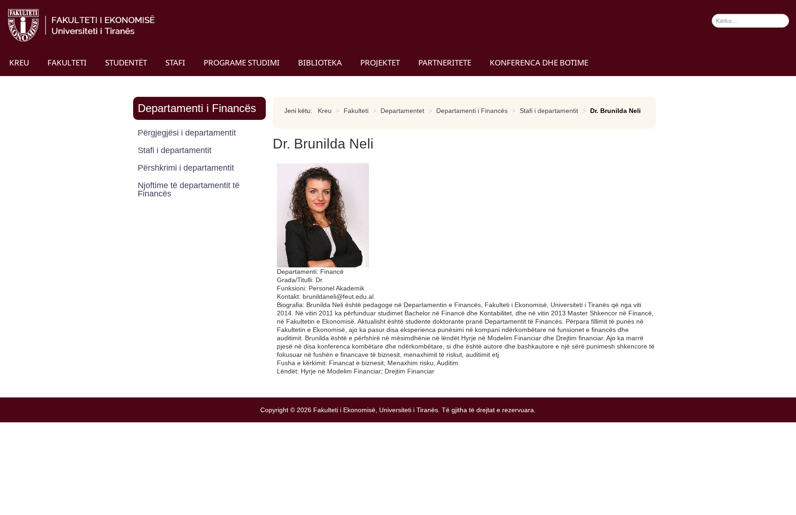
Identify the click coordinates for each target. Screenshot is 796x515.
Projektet (380, 62)
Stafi (175, 62)
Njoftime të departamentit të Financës (189, 189)
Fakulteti (67, 62)
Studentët (126, 62)
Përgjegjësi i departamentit (187, 132)
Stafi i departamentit (174, 150)
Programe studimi (242, 62)
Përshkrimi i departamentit (186, 167)
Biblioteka (320, 62)
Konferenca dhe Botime (539, 62)
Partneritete (444, 62)
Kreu (19, 62)
